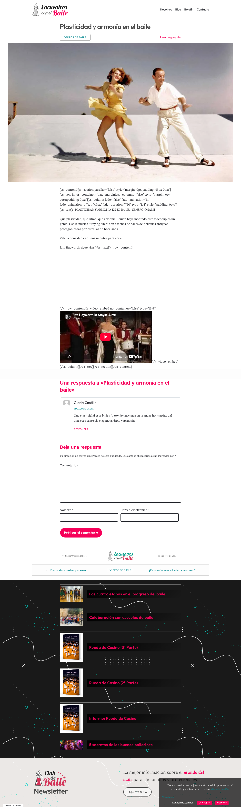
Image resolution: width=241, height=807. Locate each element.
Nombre (66, 510)
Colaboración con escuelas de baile (121, 617)
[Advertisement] (120, 278)
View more (168, 797)
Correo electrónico (134, 510)
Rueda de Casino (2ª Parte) (113, 683)
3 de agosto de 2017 (84, 409)
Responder (81, 429)
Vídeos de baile (75, 37)
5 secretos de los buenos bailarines (121, 744)
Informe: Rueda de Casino (113, 718)
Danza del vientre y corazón (68, 570)
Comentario (69, 465)
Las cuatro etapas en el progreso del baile (127, 594)
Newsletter (51, 791)
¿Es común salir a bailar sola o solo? (172, 570)
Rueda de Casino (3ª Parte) (113, 647)
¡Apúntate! (136, 792)
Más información (220, 789)
